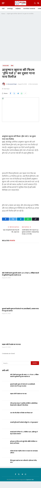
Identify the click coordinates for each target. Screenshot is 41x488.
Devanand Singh (12, 84)
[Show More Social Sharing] (25, 93)
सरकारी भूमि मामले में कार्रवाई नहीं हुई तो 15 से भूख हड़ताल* (24, 422)
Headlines (6, 65)
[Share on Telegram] (18, 93)
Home (3, 13)
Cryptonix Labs (30, 479)
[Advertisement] (20, 38)
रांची (3, 9)
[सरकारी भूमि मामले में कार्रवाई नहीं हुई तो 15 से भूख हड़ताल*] (5, 424)
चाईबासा (18, 9)
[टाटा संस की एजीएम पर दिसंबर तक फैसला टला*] (5, 414)
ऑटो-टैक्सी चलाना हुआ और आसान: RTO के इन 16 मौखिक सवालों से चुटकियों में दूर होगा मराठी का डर (20, 274)
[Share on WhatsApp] (21, 93)
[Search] (38, 3)
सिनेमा (12, 65)
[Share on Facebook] (10, 93)
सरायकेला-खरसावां (29, 9)
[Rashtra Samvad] (20, 3)
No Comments (34, 84)
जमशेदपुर (10, 9)
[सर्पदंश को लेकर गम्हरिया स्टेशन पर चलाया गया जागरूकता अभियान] (5, 453)
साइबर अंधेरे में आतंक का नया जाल (11, 344)
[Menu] (3, 3)
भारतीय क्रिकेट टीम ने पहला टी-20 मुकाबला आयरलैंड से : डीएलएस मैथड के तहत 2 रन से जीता (30, 232)
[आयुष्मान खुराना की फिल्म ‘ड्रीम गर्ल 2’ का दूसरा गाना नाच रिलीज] (20, 109)
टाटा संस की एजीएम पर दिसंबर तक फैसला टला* (21, 412)
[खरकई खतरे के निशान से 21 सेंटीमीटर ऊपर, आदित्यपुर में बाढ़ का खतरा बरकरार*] (5, 434)
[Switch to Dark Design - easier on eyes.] (35, 3)
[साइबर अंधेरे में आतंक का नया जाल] (20, 329)
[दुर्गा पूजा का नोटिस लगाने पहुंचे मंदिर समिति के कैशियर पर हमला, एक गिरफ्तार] (5, 443)
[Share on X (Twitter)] (14, 93)
